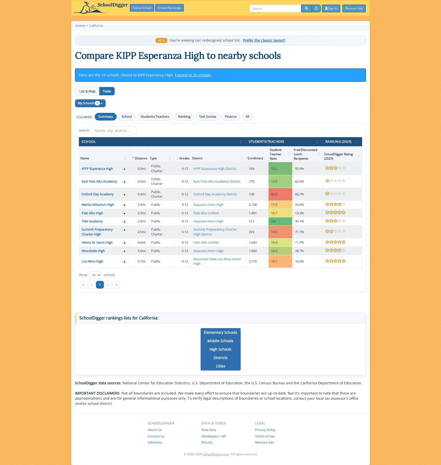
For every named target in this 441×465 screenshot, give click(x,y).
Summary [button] (105, 116)
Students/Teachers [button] (155, 116)
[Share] (316, 8)
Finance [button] (231, 116)
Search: (84, 130)
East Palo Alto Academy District (216, 181)
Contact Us (156, 436)
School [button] (127, 116)
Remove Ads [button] (354, 8)
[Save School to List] (124, 169)
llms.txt (207, 442)
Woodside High (93, 250)
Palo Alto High (92, 213)
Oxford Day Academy (98, 194)
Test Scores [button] (207, 116)
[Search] (306, 8)
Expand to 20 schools (193, 75)
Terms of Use (265, 436)
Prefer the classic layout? (264, 40)
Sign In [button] (332, 8)
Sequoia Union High (208, 204)
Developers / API (213, 436)
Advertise (155, 442)
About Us (155, 429)
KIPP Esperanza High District (214, 168)
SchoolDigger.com (216, 454)
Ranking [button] (184, 116)
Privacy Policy (265, 429)
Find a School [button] (142, 8)
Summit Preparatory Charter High (97, 231)
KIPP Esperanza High (97, 168)
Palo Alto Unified (206, 213)
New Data (208, 429)
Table (107, 91)
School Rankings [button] (169, 8)
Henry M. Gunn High (97, 242)
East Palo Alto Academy (99, 181)
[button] (240, 141)
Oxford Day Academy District (215, 194)
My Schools (88, 103)
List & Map (87, 91)
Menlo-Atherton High (98, 204)
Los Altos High (92, 261)
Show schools (97, 275)
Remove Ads (264, 442)
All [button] (247, 116)
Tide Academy (92, 221)
